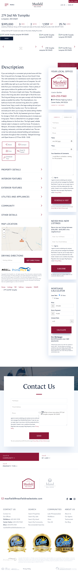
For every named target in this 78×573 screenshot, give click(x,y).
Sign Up (70, 5)
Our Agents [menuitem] (68, 516)
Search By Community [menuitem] (35, 522)
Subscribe (61, 268)
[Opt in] (39, 413)
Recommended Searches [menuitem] (36, 525)
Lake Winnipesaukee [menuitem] (54, 514)
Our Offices (7, 516)
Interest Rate (55, 318)
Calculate (61, 330)
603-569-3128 (15, 519)
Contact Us (54, 105)
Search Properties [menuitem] (34, 514)
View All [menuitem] (50, 522)
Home (3, 287)
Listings (9, 287)
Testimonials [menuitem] (69, 519)
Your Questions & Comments (60, 153)
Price (52, 302)
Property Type (9, 466)
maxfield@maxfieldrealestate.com (23, 498)
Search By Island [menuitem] (33, 519)
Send (39, 436)
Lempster (29, 287)
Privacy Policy (58, 192)
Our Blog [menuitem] (68, 522)
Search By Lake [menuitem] (33, 516)
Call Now (74, 1)
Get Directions (33, 260)
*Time (53, 146)
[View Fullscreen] (4, 236)
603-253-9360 (58, 96)
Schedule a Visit (68, 117)
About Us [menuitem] (68, 514)
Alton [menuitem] (49, 519)
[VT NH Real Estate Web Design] (66, 568)
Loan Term (54, 295)
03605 (36, 287)
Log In (63, 5)
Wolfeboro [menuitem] (51, 516)
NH (15, 287)
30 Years (63, 295)
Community (8, 458)
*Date (53, 138)
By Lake (45, 458)
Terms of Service (62, 208)
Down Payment (55, 310)
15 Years (56, 298)
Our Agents (61, 105)
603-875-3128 (12, 525)
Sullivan (21, 287)
